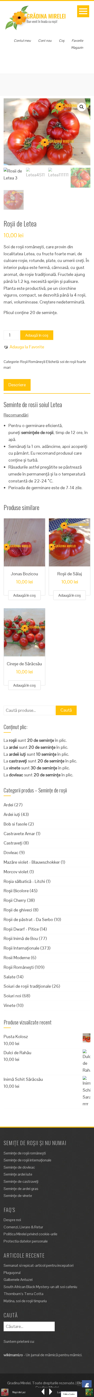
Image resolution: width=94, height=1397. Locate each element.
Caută (66, 710)
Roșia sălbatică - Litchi (24, 881)
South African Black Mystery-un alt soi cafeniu (40, 1286)
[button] (81, 107)
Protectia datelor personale (26, 1241)
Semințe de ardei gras (21, 1188)
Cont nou (45, 40)
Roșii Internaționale (21, 948)
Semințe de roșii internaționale (27, 1160)
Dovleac (11, 852)
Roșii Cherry (15, 900)
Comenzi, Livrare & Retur (23, 1227)
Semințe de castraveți (21, 1181)
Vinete (9, 1005)
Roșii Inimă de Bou (21, 938)
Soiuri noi (12, 996)
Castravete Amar (19, 833)
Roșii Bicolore (16, 890)
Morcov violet (16, 871)
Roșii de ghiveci (18, 910)
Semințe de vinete (18, 1195)
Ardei (8, 805)
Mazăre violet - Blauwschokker (32, 862)
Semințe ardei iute (18, 1174)
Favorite (77, 40)
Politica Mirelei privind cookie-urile (30, 1233)
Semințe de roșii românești (25, 1153)
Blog (81, 1382)
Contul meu (22, 40)
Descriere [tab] (17, 384)
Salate (9, 977)
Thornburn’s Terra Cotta (23, 1293)
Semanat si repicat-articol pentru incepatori (39, 1265)
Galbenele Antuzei (18, 1279)
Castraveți (13, 843)
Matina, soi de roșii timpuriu (25, 1300)
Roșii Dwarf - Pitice (21, 929)
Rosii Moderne (17, 957)
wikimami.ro (13, 1354)
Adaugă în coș (36, 335)
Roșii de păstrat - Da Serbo (28, 919)
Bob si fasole (15, 824)
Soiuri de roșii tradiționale (27, 986)
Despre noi (12, 1219)
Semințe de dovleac (19, 1167)
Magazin (77, 47)
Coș (61, 40)
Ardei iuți (12, 814)
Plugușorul (12, 1272)
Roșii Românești (32, 361)
